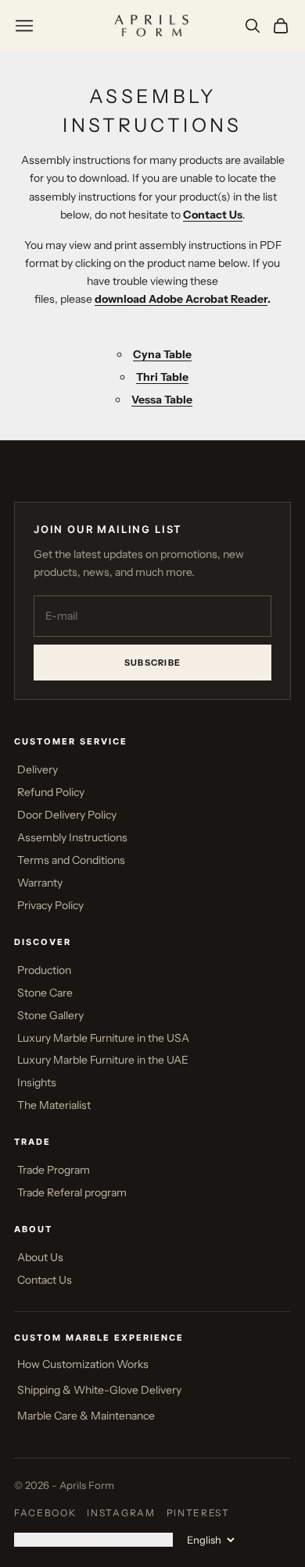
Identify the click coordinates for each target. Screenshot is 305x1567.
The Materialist (54, 1105)
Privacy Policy (50, 905)
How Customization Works (83, 1364)
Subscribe (152, 662)
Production (44, 970)
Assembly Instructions (72, 837)
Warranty (40, 883)
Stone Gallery (50, 1015)
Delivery (37, 769)
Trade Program (53, 1170)
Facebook (45, 1513)
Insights (36, 1082)
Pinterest (198, 1513)
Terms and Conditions (71, 860)
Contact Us (44, 1280)
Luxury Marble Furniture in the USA (103, 1038)
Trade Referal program (72, 1192)
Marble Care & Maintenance (86, 1416)
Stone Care (45, 993)
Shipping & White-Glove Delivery (99, 1390)
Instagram (121, 1513)
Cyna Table (162, 354)
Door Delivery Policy (67, 815)
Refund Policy (50, 792)
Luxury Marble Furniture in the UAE (102, 1060)
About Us (40, 1257)
